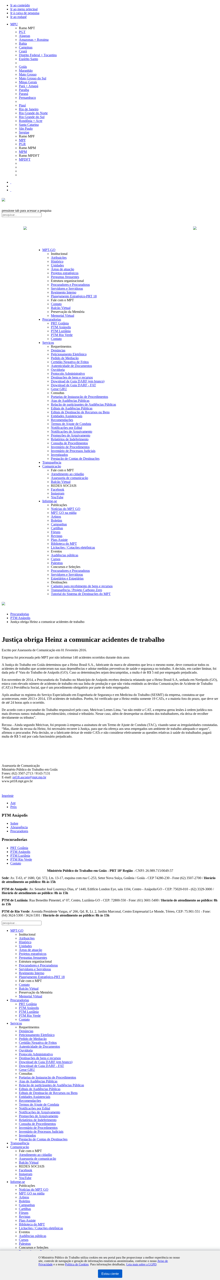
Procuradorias (51, 319)
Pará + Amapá (28, 86)
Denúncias (58, 350)
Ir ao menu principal (24, 9)
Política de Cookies (77, 1264)
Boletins (56, 520)
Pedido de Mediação (65, 358)
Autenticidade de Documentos (71, 366)
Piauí (22, 105)
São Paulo (26, 128)
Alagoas (24, 36)
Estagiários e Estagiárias (67, 578)
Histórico (57, 261)
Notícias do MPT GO (65, 509)
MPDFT (25, 159)
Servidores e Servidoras (67, 288)
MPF (22, 140)
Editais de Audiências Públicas (71, 408)
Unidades (57, 265)
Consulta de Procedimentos (69, 443)
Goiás (23, 66)
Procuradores (19, 831)
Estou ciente (110, 1273)
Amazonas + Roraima (34, 39)
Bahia (23, 43)
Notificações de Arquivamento (71, 431)
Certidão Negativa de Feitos (70, 362)
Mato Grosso (28, 74)
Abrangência (19, 827)
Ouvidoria (58, 369)
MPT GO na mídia (63, 512)
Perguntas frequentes (65, 277)
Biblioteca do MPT (64, 543)
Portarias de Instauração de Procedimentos (79, 397)
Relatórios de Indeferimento (70, 439)
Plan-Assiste (59, 540)
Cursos (55, 559)
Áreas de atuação (62, 269)
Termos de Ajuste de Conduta (71, 424)
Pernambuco (27, 97)
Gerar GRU (59, 389)
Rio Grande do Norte (33, 113)
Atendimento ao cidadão (67, 474)
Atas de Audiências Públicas (70, 400)
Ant (12, 803)
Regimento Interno (63, 292)
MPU (14, 24)
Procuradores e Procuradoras (70, 284)
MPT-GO (48, 250)
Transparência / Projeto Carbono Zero (76, 590)
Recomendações (62, 420)
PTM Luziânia (61, 331)
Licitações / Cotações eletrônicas (73, 547)
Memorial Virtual (62, 315)
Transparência (51, 462)
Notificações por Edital (66, 427)
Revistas (56, 536)
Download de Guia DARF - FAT (73, 385)
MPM (23, 152)
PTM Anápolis (61, 327)
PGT (22, 32)
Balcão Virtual (60, 308)
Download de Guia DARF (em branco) (77, 381)
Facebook (57, 489)
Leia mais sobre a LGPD (141, 1264)
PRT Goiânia (60, 323)
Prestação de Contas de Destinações (75, 458)
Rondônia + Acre (30, 121)
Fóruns (55, 532)
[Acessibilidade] (10, 182)
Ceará (23, 51)
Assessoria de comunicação (69, 478)
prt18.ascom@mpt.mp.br (29, 777)
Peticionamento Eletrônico (69, 354)
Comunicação (51, 466)
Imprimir (8, 796)
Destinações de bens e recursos (72, 377)
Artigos (56, 516)
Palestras (57, 563)
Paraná (23, 94)
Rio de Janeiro (28, 109)
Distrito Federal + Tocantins (38, 55)
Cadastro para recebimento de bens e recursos (82, 586)
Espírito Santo (28, 59)
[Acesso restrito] (10, 190)
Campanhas (59, 524)
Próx (13, 807)
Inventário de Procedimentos (70, 447)
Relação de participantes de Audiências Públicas (83, 404)
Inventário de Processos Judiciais (73, 451)
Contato (56, 304)
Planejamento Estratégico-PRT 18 (74, 296)
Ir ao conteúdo (20, 5)
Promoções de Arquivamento (70, 435)
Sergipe (24, 132)
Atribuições (59, 257)
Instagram (57, 493)
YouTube (57, 497)
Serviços (48, 342)
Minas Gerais (28, 82)
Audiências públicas (64, 555)
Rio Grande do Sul (31, 117)
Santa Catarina (29, 124)
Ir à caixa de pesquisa (24, 13)
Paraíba (24, 90)
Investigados (59, 455)
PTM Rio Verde (62, 335)
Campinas (25, 47)
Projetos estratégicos (64, 273)
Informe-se (49, 501)
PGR (22, 144)
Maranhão (26, 70)
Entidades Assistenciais (66, 416)
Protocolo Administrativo (68, 373)
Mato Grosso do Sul (32, 78)
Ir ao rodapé (18, 17)
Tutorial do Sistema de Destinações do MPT (81, 594)
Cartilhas (57, 528)
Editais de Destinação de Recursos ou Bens (80, 412)
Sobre (14, 823)
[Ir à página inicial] (110, 233)
